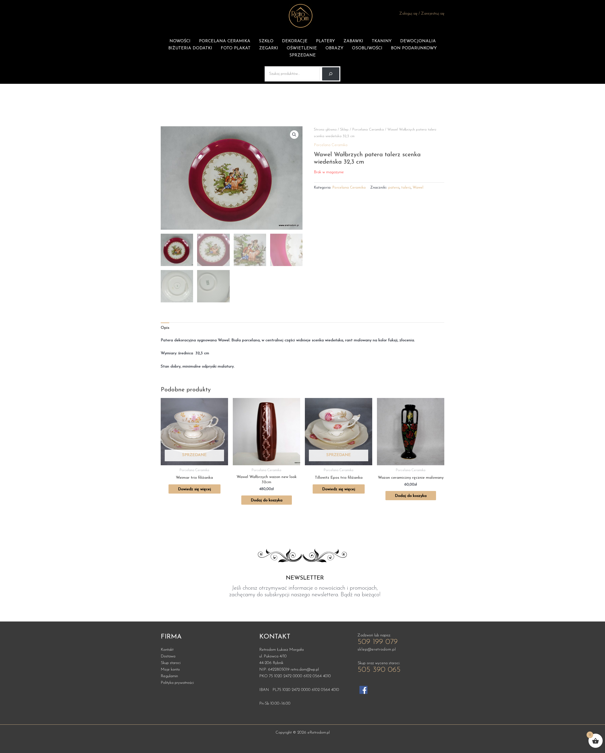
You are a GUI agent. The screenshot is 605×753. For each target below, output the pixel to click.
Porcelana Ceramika (224, 41)
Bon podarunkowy (414, 48)
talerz (406, 188)
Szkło (266, 41)
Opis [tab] (165, 328)
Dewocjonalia (418, 41)
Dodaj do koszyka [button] (266, 500)
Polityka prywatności (177, 683)
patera (393, 188)
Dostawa (168, 656)
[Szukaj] (330, 73)
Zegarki (268, 48)
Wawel (418, 188)
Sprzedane (302, 55)
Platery (325, 41)
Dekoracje (294, 41)
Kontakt (167, 650)
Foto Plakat (236, 48)
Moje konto (170, 670)
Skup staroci (171, 663)
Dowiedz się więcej (194, 489)
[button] (294, 134)
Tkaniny (382, 41)
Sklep (344, 129)
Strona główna (325, 129)
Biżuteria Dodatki (190, 48)
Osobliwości (367, 48)
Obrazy (334, 48)
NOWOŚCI (179, 41)
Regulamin (169, 676)
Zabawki (353, 41)
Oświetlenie (302, 48)
